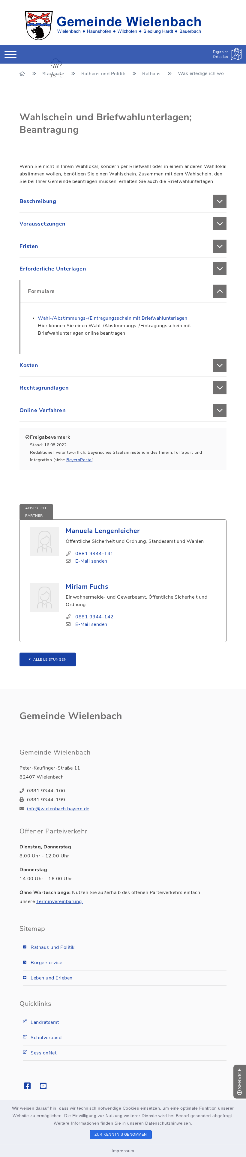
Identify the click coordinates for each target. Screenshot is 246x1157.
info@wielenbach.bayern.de (58, 809)
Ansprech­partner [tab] (36, 512)
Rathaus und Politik (53, 947)
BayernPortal (79, 460)
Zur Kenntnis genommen (120, 1134)
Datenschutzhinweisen (168, 1123)
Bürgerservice (46, 962)
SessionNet (43, 1053)
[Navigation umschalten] (10, 54)
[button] (123, 201)
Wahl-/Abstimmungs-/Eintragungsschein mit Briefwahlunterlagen (112, 318)
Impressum (123, 1150)
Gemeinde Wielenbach (71, 716)
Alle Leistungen (50, 659)
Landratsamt (45, 1022)
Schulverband (46, 1037)
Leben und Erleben (52, 978)
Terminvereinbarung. (59, 901)
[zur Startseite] (113, 25)
